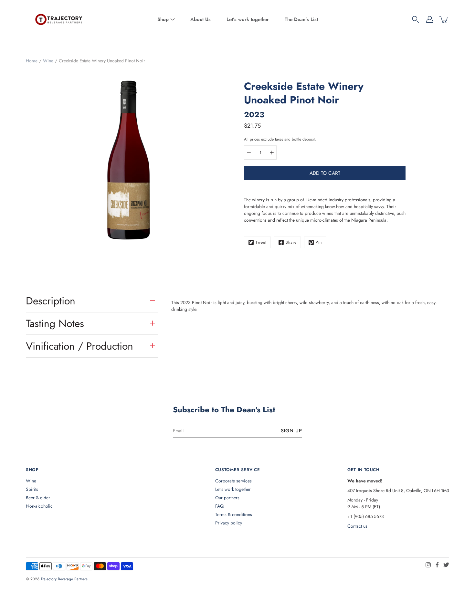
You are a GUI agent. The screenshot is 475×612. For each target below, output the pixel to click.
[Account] (430, 19)
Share (291, 242)
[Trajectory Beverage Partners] (58, 19)
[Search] (415, 19)
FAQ (219, 506)
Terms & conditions (233, 514)
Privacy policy (228, 523)
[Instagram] (428, 564)
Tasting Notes (55, 323)
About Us (200, 19)
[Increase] (272, 152)
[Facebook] (437, 564)
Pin (319, 242)
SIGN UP (291, 430)
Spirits (32, 489)
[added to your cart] (444, 19)
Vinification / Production (79, 346)
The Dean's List (301, 19)
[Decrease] (249, 152)
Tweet (261, 242)
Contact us (357, 526)
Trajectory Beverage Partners (64, 579)
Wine (48, 61)
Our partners (227, 497)
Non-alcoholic (39, 506)
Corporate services (233, 481)
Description (50, 300)
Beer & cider (38, 497)
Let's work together (248, 19)
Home (31, 61)
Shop (163, 19)
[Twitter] (446, 564)
